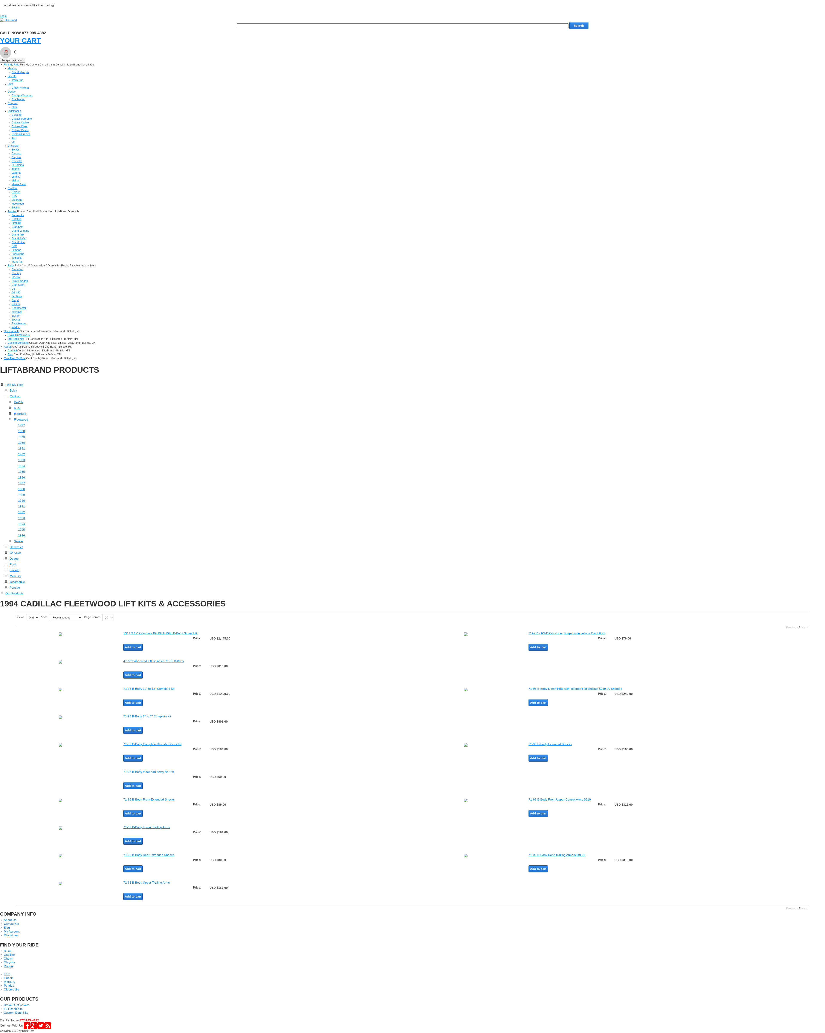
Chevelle (17, 161)
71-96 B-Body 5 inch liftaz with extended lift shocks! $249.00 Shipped (575, 688)
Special (16, 319)
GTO (14, 246)
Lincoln (12, 76)
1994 (21, 524)
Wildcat (16, 327)
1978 (21, 431)
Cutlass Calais (20, 130)
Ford (10, 83)
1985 (21, 471)
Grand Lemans (20, 230)
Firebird (16, 223)
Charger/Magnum (22, 95)
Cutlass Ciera (20, 126)
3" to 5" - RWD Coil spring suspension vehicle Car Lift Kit (567, 633)
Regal (15, 300)
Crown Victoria (20, 87)
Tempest (16, 257)
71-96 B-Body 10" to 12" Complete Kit (148, 688)
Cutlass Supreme (22, 118)
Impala (16, 168)
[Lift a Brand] (8, 19)
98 (13, 141)
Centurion (17, 269)
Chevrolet (13, 145)
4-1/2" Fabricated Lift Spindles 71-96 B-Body (153, 661)
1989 (21, 495)
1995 (21, 529)
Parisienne (18, 253)
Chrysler (13, 103)
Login (3, 16)
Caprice (16, 157)
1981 (21, 448)
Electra (16, 277)
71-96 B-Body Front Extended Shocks (149, 799)
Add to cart (133, 647)
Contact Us (11, 923)
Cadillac (12, 188)
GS (13, 288)
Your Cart (20, 40)
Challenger (18, 99)
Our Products (11, 331)
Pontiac (12, 211)
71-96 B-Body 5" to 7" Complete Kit (147, 716)
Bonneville (18, 215)
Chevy (8, 958)
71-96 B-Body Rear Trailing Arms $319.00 (557, 855)
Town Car (17, 80)
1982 (21, 454)
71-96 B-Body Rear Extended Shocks (148, 855)
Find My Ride (11, 64)
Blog (10, 354)
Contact (12, 350)
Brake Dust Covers (19, 335)
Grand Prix (18, 234)
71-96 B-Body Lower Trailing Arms (146, 827)
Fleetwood (18, 203)
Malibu (16, 180)
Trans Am (17, 261)
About (7, 346)
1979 (21, 437)
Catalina (16, 219)
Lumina (16, 176)
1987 (21, 483)
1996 (21, 535)
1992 (21, 512)
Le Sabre (17, 296)
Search (579, 25)
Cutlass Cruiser (21, 122)
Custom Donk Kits (18, 342)
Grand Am (17, 226)
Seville (16, 207)
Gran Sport (18, 284)
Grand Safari (19, 238)
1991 (21, 506)
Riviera (16, 304)
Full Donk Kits (16, 338)
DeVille (16, 192)
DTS (14, 195)
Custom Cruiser (21, 134)
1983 (21, 460)
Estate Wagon (20, 281)
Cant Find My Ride (15, 358)
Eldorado (17, 199)
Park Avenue (19, 323)
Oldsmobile (14, 110)
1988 (21, 489)
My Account (12, 931)
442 (14, 138)
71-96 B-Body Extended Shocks (550, 744)
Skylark (16, 315)
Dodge (12, 91)
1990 (21, 500)
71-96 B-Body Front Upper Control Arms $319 (560, 799)
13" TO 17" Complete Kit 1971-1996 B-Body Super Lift (160, 633)
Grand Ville (18, 242)
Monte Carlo (19, 184)
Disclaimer (11, 935)
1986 (21, 477)
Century (16, 273)
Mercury (12, 68)
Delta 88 (16, 114)
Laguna (16, 172)
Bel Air (15, 149)
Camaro (16, 153)
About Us (10, 920)
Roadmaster (19, 308)
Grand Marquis (20, 72)
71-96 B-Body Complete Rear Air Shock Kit (152, 744)
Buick (11, 265)
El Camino (18, 165)
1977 (21, 425)
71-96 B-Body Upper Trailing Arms (146, 882)
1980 (21, 442)
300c (14, 107)
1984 (21, 466)
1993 (21, 518)
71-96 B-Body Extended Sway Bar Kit (148, 771)
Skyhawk (17, 311)
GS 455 (16, 292)
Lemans (16, 250)
